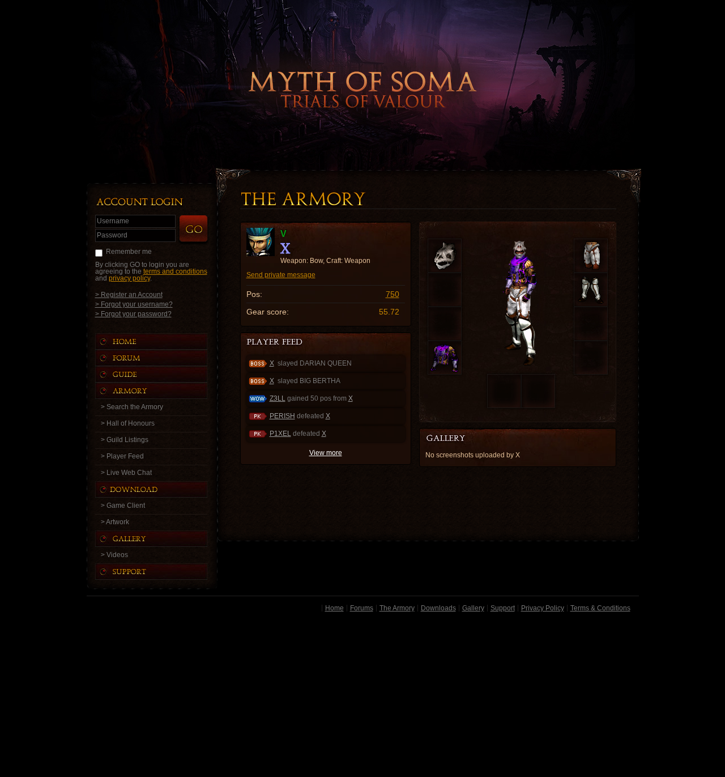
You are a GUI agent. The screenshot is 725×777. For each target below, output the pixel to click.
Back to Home (362, 71)
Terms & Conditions (600, 608)
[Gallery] (162, 538)
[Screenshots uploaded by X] (454, 438)
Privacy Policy (542, 608)
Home (334, 608)
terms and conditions (175, 271)
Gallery (473, 608)
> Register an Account (129, 294)
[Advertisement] (363, 696)
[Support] (162, 571)
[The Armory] (162, 391)
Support (503, 608)
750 (392, 294)
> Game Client (123, 505)
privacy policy (129, 278)
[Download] (159, 489)
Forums (361, 608)
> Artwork (115, 522)
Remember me (129, 251)
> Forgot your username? (134, 304)
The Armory (397, 608)
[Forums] (162, 358)
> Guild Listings (124, 440)
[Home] (162, 341)
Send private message (280, 275)
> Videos (114, 555)
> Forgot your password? (133, 313)
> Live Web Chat (126, 473)
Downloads (438, 608)
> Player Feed (122, 456)
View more (325, 453)
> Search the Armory (132, 407)
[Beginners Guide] (162, 374)
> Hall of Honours (128, 423)
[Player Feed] (275, 342)
